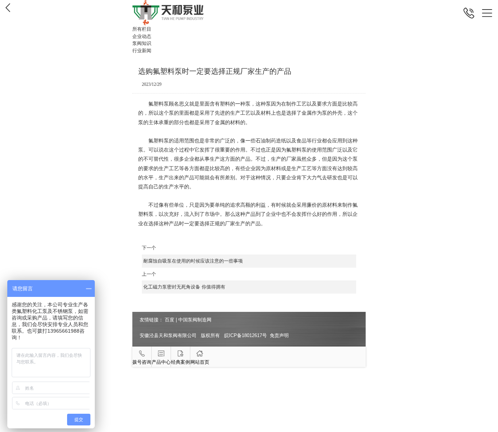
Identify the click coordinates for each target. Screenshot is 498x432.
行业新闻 (141, 50)
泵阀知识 (141, 43)
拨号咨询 (141, 362)
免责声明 (279, 335)
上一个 (184, 280)
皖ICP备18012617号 (245, 335)
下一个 (192, 254)
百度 (169, 319)
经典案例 (180, 362)
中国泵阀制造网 (194, 319)
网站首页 (199, 362)
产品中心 (161, 362)
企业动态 (141, 36)
